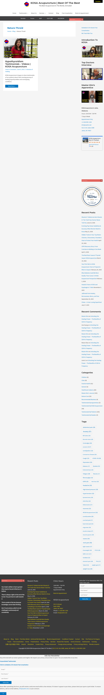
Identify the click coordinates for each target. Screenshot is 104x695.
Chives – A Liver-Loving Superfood (92, 302)
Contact (77, 639)
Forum (32, 18)
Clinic (83, 380)
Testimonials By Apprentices (90, 403)
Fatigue (86, 474)
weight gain (96, 565)
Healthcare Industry (88, 390)
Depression (87, 462)
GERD (85, 481)
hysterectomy (88, 497)
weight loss (87, 569)
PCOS (97, 550)
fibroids (96, 474)
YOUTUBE (50, 18)
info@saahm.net (86, 125)
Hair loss (95, 481)
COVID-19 (96, 458)
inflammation (87, 505)
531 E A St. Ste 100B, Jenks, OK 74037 (63, 648)
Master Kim (85, 316)
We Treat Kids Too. (87, 33)
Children (84, 377)
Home (27, 642)
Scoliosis (86, 557)
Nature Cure (85, 396)
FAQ (83, 639)
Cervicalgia (87, 443)
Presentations (35, 642)
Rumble (23, 18)
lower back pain (88, 524)
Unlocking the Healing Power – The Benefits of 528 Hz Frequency (91, 319)
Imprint (23, 644)
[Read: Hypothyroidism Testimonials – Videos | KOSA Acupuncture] (20, 48)
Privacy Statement (50, 644)
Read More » (13, 86)
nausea (86, 538)
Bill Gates (86, 435)
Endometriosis (88, 470)
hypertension (88, 493)
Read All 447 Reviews (94, 144)
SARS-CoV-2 (87, 554)
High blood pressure (90, 489)
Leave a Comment (10, 69)
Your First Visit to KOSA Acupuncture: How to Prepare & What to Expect (91, 267)
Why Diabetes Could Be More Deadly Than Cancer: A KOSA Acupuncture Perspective (90, 275)
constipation (88, 451)
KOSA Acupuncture (90, 512)
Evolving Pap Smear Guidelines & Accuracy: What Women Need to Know (91, 228)
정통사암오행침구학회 (12, 644)
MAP (40, 18)
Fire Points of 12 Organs (93, 639)
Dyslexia (96, 466)
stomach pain (88, 561)
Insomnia (87, 508)
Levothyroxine (88, 516)
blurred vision (88, 439)
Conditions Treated (67, 639)
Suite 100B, (56, 606)
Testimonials (86, 642)
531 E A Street (57, 604)
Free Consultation (18, 642)
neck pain (87, 543)
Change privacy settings (65, 644)
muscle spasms (88, 535)
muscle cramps (88, 531)
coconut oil (87, 447)
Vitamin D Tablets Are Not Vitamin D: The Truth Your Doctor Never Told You (92, 220)
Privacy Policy (45, 642)
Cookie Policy (39, 644)
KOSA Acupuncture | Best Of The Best (55, 2)
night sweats (87, 546)
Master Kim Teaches (63, 642)
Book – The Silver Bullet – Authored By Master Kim (30, 639)
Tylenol (86, 565)
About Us (6, 639)
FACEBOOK (61, 18)
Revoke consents (94, 644)
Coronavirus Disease (90, 454)
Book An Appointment (60, 593)
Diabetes (86, 466)
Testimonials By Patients (89, 412)
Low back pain (88, 520)
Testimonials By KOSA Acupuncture (92, 406)
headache (87, 485)
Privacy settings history (81, 644)
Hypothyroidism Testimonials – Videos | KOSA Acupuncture (17, 64)
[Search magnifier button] (82, 19)
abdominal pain (89, 427)
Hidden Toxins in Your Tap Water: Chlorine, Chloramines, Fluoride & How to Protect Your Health (91, 237)
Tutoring (94, 642)
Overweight (87, 550)
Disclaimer (31, 644)
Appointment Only (87, 119)
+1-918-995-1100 (87, 122)
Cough (86, 458)
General (84, 387)
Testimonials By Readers (89, 415)
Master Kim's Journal (88, 393)
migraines (87, 527)
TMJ (98, 561)
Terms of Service (75, 642)
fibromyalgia (88, 478)
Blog (12, 639)
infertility (87, 501)
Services (53, 642)
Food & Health (86, 383)
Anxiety (87, 431)
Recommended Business (89, 399)
